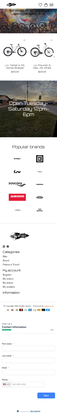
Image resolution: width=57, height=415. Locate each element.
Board (6, 260)
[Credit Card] (17, 310)
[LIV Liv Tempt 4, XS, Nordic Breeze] (15, 50)
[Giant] (17, 159)
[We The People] (39, 210)
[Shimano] (39, 184)
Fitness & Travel (11, 264)
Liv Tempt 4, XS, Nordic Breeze (15, 66)
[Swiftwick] (17, 210)
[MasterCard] (21, 310)
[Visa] (25, 310)
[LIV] (17, 172)
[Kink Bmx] (39, 159)
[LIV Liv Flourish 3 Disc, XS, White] (42, 50)
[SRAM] (17, 197)
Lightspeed (49, 306)
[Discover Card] (34, 310)
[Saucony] (17, 184)
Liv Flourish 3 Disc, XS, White (42, 66)
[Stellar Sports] (11, 5)
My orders (8, 278)
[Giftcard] (12, 310)
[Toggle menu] (51, 5)
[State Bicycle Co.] (39, 197)
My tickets (8, 282)
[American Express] (30, 310)
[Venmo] (48, 310)
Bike (5, 256)
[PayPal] (39, 310)
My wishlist (9, 286)
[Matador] (39, 172)
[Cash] (8, 310)
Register (7, 274)
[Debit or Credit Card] (43, 310)
